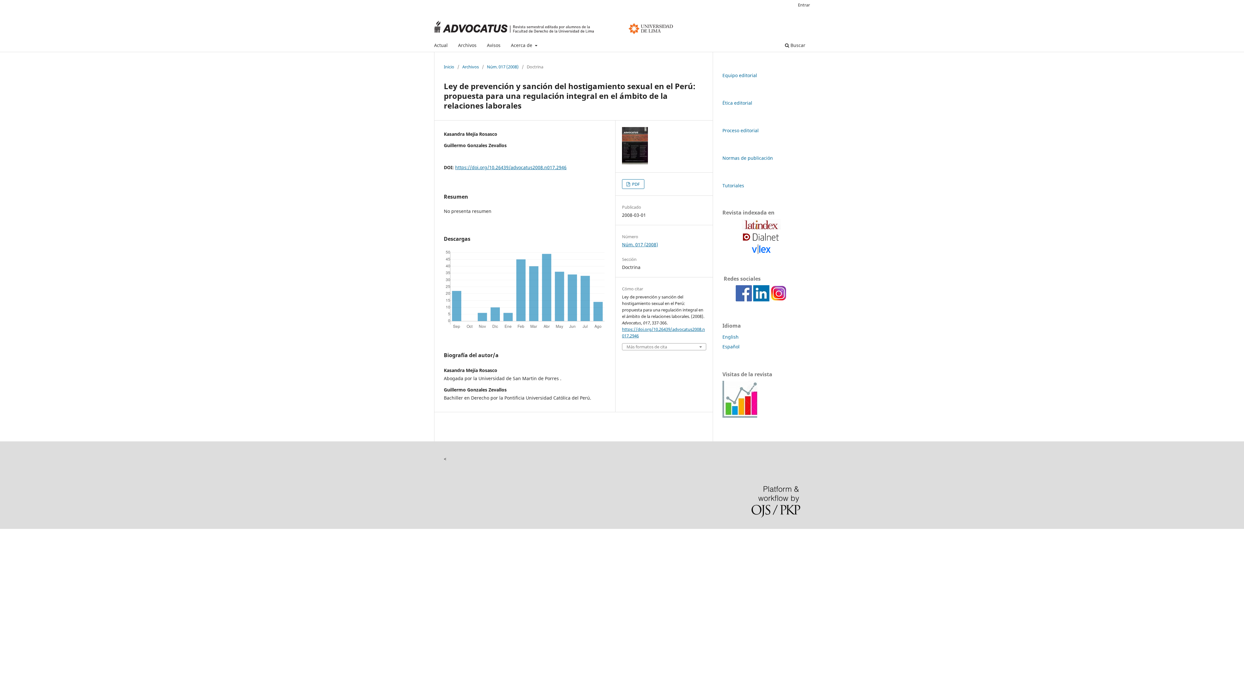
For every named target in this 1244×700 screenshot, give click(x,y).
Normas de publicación (747, 158)
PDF (635, 184)
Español (731, 347)
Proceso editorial (740, 130)
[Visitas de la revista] (740, 416)
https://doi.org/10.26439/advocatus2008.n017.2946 (511, 167)
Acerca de (522, 45)
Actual (441, 45)
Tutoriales (733, 185)
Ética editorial (737, 103)
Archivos (467, 45)
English (730, 337)
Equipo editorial (739, 75)
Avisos (494, 45)
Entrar (804, 5)
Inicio (449, 67)
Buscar (797, 45)
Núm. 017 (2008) (503, 67)
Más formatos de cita (647, 346)
